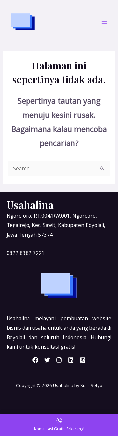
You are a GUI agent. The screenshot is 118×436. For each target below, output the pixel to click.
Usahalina (63, 385)
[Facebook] (35, 360)
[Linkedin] (71, 360)
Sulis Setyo (91, 385)
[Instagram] (59, 360)
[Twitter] (47, 360)
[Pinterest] (83, 360)
